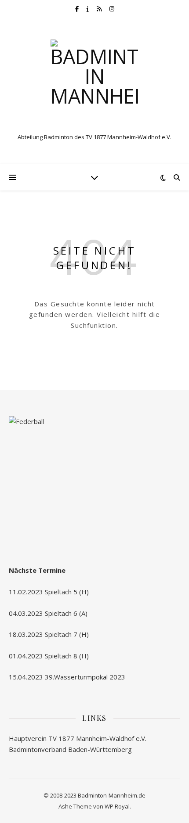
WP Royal (117, 806)
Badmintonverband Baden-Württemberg (70, 749)
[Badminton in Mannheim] (94, 83)
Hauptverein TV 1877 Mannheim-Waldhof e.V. (77, 738)
